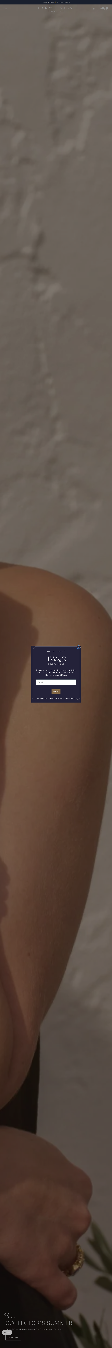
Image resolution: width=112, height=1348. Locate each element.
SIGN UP (56, 691)
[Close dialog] (78, 647)
